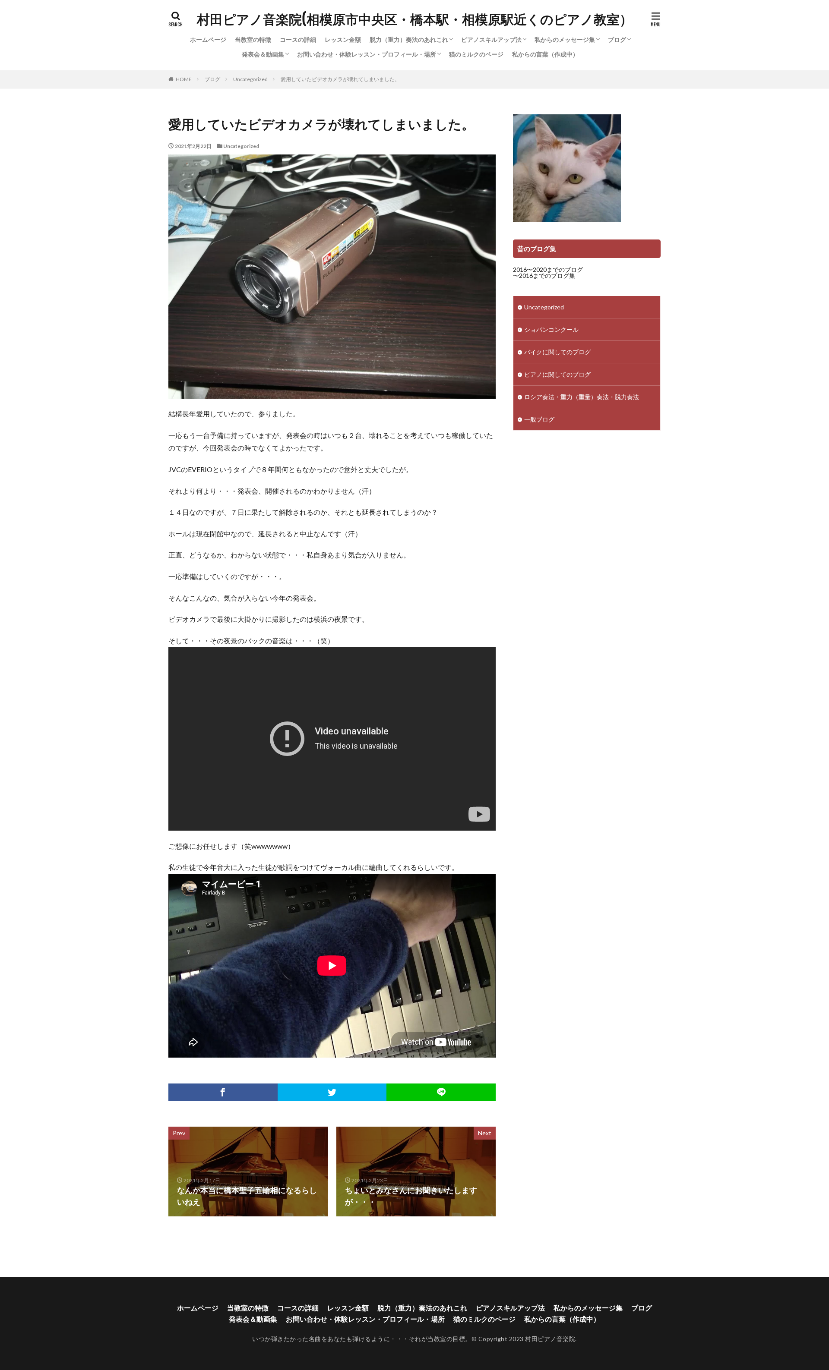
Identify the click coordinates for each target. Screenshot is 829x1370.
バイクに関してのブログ (557, 352)
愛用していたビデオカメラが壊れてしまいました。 (340, 79)
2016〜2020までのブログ (548, 269)
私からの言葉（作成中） (545, 54)
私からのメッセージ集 (565, 39)
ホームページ (208, 39)
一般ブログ (539, 419)
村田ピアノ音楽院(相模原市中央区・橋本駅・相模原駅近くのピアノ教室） (415, 19)
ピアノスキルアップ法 (491, 39)
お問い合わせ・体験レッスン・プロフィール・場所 (366, 54)
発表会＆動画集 (263, 54)
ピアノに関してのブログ (557, 374)
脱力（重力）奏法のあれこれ (409, 39)
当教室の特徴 (253, 39)
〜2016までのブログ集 (544, 275)
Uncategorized (250, 79)
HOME (184, 79)
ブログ (617, 39)
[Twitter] (332, 1092)
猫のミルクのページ (476, 54)
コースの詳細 (298, 39)
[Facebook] (223, 1092)
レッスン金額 (343, 39)
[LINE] (441, 1092)
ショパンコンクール (551, 329)
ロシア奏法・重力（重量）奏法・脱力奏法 (581, 396)
